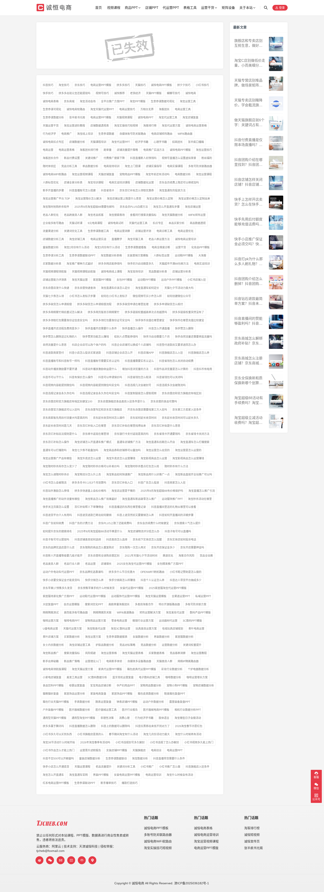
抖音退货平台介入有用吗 (57, 515)
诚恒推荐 (119, 93)
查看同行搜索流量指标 (143, 215)
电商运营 (48, 149)
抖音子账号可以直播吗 (178, 531)
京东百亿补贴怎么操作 (56, 442)
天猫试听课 (75, 223)
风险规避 (90, 653)
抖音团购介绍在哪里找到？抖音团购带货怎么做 (248, 162)
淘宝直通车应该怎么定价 (115, 288)
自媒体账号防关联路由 (132, 133)
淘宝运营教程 (199, 653)
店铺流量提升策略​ (127, 149)
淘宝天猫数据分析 (172, 215)
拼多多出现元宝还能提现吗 (74, 93)
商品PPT (131, 7)
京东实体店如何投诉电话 (181, 539)
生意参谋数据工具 (98, 231)
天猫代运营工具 (138, 223)
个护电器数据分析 (198, 669)
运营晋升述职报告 (90, 750)
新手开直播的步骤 (53, 190)
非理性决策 (107, 718)
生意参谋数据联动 (116, 758)
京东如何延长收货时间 (143, 417)
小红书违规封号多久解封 (130, 742)
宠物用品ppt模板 (129, 174)
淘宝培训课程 (96, 182)
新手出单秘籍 (51, 661)
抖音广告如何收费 (53, 523)
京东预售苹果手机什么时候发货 (96, 588)
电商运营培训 (153, 774)
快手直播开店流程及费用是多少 (61, 328)
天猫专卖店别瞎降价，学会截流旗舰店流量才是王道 (248, 103)
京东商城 (69, 101)
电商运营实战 (98, 239)
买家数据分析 (72, 636)
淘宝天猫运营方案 (82, 669)
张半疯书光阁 (77, 117)
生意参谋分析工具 (53, 255)
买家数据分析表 (52, 263)
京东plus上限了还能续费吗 (115, 523)
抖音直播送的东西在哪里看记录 (127, 507)
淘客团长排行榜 (89, 149)
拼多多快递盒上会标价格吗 (90, 490)
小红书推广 (147, 766)
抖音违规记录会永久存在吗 (58, 393)
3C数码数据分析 (97, 677)
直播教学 (117, 239)
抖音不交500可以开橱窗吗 (58, 758)
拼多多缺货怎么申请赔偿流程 (94, 304)
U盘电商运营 (50, 628)
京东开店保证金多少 (163, 547)
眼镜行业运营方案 (143, 620)
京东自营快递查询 (85, 288)
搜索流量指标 (72, 653)
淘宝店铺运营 (193, 206)
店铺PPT (151, 7)
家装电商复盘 (98, 693)
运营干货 (207, 7)
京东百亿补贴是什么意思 (165, 425)
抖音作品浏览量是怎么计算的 (171, 369)
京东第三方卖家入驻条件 (186, 409)
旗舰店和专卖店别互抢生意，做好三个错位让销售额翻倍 (248, 43)
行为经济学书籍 (144, 718)
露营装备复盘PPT (179, 701)
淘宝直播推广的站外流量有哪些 (61, 499)
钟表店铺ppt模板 (127, 701)
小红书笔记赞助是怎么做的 (185, 572)
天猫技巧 (140, 85)
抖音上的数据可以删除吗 (115, 726)
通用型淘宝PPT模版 (83, 718)
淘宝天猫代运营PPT (102, 109)
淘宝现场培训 (135, 271)
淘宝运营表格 (109, 653)
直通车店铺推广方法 (129, 442)
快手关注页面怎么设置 (56, 507)
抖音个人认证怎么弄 (152, 580)
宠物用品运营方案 (95, 620)
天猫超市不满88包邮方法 (174, 263)
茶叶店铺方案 (51, 636)
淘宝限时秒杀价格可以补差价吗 (100, 466)
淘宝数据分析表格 (111, 255)
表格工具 (190, 7)
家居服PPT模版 (102, 279)
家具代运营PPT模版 (110, 669)
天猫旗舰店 (139, 750)
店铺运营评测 (143, 231)
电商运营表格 (66, 149)
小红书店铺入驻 (196, 279)
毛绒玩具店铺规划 (172, 628)
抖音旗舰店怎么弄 (198, 352)
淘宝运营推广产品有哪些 (57, 458)
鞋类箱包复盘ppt (174, 693)
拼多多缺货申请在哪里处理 (133, 304)
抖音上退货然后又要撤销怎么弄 (135, 515)
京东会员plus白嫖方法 (134, 206)
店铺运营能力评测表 (55, 279)
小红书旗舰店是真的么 (90, 734)
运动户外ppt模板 (171, 279)
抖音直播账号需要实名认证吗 (102, 361)
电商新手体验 (114, 661)
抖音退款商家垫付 (53, 352)
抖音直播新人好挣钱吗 (143, 158)
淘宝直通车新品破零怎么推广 (139, 499)
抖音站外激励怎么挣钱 (56, 490)
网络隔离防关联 (102, 612)
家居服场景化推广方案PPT (58, 596)
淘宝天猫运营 (80, 279)
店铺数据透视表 (99, 125)
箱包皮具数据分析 (148, 693)
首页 (98, 7)
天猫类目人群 (164, 661)
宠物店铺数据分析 (203, 685)
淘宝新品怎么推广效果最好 (101, 499)
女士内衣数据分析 (53, 645)
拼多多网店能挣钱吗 (110, 263)
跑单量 (108, 149)
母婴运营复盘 (77, 685)
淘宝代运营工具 (168, 117)
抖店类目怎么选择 (116, 539)
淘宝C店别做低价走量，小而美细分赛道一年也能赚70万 (249, 63)
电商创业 (156, 750)
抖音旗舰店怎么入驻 (171, 352)
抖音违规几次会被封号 (138, 385)
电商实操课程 (175, 166)
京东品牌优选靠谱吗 (91, 572)
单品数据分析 (90, 166)
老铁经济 (135, 93)
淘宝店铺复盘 (190, 117)
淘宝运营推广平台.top (56, 198)
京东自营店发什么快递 (56, 288)
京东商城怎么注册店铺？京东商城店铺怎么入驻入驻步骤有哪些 (248, 361)
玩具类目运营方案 (146, 628)
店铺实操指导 (154, 166)
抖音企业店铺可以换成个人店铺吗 (131, 344)
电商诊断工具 (164, 231)
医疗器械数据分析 (79, 709)
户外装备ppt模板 (53, 709)
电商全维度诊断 (161, 247)
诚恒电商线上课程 (111, 271)
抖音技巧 (48, 85)
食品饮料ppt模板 (53, 685)
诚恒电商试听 (116, 223)
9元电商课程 (95, 223)
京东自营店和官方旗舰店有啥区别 (181, 393)
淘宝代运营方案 (171, 125)
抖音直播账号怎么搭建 (82, 190)
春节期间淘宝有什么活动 (123, 734)
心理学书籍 (160, 142)
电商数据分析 (183, 174)
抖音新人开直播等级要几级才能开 (62, 555)
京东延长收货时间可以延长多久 (180, 417)
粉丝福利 (206, 158)
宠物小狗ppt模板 (177, 685)
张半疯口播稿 (196, 142)
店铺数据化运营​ (144, 182)
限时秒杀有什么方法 (176, 466)
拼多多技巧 (123, 85)
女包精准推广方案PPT (170, 563)
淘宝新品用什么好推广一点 (154, 474)
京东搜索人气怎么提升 (187, 523)
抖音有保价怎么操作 (81, 377)
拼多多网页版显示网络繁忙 (103, 312)
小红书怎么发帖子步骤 (82, 296)
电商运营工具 (183, 109)
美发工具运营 (74, 677)
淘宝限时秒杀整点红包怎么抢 (142, 466)
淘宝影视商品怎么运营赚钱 (188, 458)
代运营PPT (171, 7)
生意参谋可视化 (52, 109)
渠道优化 (168, 555)
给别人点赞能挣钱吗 (126, 336)
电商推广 (66, 133)
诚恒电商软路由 (76, 109)
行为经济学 (49, 133)
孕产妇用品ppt (126, 685)
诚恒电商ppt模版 (180, 149)
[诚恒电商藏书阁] (71, 860)
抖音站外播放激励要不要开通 (60, 369)
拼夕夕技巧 (183, 85)
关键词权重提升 (192, 645)
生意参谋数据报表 (116, 636)
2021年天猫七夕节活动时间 (141, 555)
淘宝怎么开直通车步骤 (166, 206)
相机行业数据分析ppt (188, 709)
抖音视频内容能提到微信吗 (58, 385)
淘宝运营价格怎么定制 (160, 198)
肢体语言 (164, 718)
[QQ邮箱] (61, 860)
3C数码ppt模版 (192, 620)
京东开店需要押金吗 (192, 547)
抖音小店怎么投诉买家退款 (85, 352)
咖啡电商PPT (72, 620)
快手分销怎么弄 (94, 580)
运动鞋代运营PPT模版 (93, 596)
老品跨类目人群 (73, 215)
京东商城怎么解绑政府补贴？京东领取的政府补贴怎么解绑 (248, 341)
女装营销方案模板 (137, 255)
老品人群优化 (51, 215)
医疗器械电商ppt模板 (156, 709)
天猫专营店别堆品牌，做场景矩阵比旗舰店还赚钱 (248, 83)
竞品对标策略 (127, 645)
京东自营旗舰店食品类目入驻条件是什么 (121, 401)
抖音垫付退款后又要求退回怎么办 (176, 344)
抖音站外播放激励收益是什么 (99, 369)
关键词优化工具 (73, 231)
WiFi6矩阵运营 (197, 215)
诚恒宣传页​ (252, 841)
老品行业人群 (72, 563)
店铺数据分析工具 (53, 239)
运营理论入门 (93, 661)
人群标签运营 (161, 255)
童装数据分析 (51, 247)
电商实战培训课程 (119, 182)
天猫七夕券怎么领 (53, 296)
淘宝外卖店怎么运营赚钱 (120, 458)
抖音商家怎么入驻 (175, 482)
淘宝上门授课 (133, 166)
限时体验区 (49, 166)
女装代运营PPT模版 (131, 588)
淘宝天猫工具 (135, 239)
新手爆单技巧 (108, 783)
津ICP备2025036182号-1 (191, 883)
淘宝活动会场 (88, 101)
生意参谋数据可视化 (163, 101)
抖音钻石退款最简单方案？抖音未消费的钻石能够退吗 (248, 301)
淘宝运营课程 (204, 174)
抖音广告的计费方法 (81, 523)
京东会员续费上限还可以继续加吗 (179, 182)
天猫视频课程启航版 (84, 271)
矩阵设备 (228, 7)
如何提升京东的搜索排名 (57, 531)
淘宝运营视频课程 (82, 174)
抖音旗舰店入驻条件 (197, 766)
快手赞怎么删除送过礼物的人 (60, 336)
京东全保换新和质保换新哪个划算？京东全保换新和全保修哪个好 (248, 381)
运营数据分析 (170, 645)
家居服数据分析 (184, 636)
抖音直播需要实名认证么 (139, 361)
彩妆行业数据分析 (171, 669)
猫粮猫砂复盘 (51, 693)
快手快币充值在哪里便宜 (149, 320)
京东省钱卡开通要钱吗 (167, 434)
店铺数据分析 (77, 142)
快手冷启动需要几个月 (156, 336)
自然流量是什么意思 (55, 344)
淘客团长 (164, 109)
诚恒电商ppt (145, 117)
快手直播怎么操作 (132, 328)
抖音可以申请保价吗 (110, 377)
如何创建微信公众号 (179, 296)
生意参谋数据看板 (135, 247)
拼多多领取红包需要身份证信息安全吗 (65, 320)
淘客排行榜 (149, 125)
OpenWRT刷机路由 (152, 572)
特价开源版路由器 (169, 604)
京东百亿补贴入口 (122, 482)
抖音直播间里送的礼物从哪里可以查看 (173, 507)
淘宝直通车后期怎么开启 (160, 442)
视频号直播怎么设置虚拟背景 (179, 158)
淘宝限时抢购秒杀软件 (56, 206)
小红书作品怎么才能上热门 (58, 750)
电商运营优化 (186, 231)
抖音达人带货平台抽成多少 (185, 580)
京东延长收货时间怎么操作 (109, 417)
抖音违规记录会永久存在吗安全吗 (99, 393)
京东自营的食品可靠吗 (164, 401)
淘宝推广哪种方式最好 (80, 263)
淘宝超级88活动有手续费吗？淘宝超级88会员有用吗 (248, 401)
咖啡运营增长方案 (197, 677)
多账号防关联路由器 (200, 166)
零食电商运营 (119, 620)
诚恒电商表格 (51, 101)
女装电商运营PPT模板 (127, 774)
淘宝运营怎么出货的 (158, 450)
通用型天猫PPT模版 (54, 718)
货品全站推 (206, 555)
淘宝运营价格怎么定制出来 (194, 198)
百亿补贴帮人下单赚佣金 (89, 507)
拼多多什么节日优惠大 (122, 572)
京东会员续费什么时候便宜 (153, 523)
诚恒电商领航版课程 (55, 669)
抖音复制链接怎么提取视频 (140, 393)
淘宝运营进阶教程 (74, 125)
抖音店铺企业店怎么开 (119, 352)
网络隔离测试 (51, 612)
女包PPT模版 (124, 279)
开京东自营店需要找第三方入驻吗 (147, 409)
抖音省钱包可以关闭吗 (169, 377)
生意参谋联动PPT (84, 783)
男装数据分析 (162, 636)
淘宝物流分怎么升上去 (87, 474)
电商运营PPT (174, 750)
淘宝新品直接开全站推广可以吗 (193, 474)
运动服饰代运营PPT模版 (125, 596)
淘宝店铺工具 (77, 239)
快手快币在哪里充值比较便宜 (187, 320)
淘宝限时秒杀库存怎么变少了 (60, 466)
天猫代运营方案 (72, 628)
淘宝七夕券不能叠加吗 (85, 450)
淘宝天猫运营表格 (132, 653)
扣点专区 (158, 223)
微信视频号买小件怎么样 (147, 296)
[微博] (39, 860)
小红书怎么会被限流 (55, 482)
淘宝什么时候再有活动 (188, 734)
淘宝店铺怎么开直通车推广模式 (93, 442)
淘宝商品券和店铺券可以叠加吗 (122, 450)
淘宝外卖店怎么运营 (89, 458)
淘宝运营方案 (93, 636)
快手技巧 (48, 93)
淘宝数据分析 (140, 758)
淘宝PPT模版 (137, 101)
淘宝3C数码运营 (120, 628)
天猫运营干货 (51, 125)
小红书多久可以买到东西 (57, 734)
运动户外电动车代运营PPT (58, 572)
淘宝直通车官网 (78, 774)
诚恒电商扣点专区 (53, 142)
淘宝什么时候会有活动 (180, 774)
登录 (281, 7)
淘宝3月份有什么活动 (107, 247)
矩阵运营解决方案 (150, 612)
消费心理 (124, 718)
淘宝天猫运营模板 (155, 596)
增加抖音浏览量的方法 (135, 369)
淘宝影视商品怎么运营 (154, 458)
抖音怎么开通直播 (159, 328)
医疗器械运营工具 (106, 709)
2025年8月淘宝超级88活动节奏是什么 (99, 531)
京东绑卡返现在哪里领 (95, 434)
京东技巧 (79, 85)
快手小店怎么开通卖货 (56, 766)
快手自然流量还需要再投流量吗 (193, 336)
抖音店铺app (146, 352)
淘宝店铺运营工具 (79, 645)
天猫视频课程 (124, 117)
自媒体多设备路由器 (139, 661)
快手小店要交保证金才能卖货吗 (61, 580)
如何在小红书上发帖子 (114, 296)
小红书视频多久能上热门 (198, 742)
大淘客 (202, 255)
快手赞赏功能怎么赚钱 (95, 336)
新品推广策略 (72, 661)
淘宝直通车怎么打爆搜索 (194, 442)
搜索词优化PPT (94, 604)
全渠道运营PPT (181, 596)
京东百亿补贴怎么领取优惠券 (136, 190)
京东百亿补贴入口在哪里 (91, 425)
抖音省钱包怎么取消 (139, 377)
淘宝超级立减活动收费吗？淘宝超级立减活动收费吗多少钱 (248, 420)
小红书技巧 (202, 85)
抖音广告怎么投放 (148, 482)
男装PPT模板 (101, 774)
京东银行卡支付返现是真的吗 (131, 434)
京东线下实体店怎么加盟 (147, 539)
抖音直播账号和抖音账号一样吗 (61, 361)
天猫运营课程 (82, 766)
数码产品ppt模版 (200, 612)
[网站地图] (92, 860)
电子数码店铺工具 (149, 677)
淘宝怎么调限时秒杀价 (56, 474)
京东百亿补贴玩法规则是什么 (60, 434)
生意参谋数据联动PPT (82, 255)
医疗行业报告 (130, 709)
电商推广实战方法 (153, 149)
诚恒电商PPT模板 (161, 85)
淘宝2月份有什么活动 (76, 247)
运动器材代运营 (168, 620)
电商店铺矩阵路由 (161, 133)
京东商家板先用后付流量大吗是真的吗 (65, 417)
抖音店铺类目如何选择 (87, 539)
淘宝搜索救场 (117, 215)
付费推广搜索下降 (114, 158)
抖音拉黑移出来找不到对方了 (152, 726)
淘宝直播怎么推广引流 (201, 490)
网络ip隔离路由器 (188, 661)
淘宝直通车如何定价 (147, 288)
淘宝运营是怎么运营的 (188, 450)
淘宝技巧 (64, 85)
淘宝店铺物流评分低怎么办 (143, 531)
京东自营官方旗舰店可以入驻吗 (61, 409)
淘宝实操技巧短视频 (126, 125)
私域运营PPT (203, 596)
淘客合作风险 (186, 555)
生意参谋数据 (106, 133)
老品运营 (90, 563)
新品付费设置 (72, 158)
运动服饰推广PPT (172, 499)
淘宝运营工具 (188, 101)
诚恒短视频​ (252, 834)
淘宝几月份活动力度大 (156, 734)
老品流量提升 (104, 766)
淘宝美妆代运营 (175, 612)
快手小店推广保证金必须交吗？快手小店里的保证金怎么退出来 (248, 242)
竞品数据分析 (148, 645)
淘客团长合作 (51, 158)
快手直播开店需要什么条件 (101, 328)
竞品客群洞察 (178, 653)
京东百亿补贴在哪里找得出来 (129, 425)
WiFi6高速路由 (125, 612)
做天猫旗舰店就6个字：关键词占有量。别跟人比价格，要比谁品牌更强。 (249, 123)
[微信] (50, 860)
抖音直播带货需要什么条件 (169, 758)
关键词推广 (91, 158)
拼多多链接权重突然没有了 (188, 312)
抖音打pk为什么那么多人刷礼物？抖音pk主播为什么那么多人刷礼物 (248, 262)
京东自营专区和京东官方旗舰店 (103, 409)
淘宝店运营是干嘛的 (123, 490)
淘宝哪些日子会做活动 (188, 718)
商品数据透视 (198, 223)
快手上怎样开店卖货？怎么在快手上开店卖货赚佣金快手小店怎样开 (248, 202)
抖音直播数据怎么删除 (82, 726)
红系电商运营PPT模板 (56, 783)
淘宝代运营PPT (121, 142)
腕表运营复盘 (103, 701)
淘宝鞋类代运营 (96, 628)
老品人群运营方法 (159, 239)
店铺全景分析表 (73, 182)
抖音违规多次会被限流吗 (171, 385)
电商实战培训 (202, 263)
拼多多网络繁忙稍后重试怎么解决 (62, 312)
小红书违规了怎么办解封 (164, 742)
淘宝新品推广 (51, 653)
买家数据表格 (156, 653)
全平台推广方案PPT (113, 101)
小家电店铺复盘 (52, 677)
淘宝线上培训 (85, 133)
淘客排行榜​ (252, 828)
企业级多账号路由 (53, 223)
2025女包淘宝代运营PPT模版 (134, 563)
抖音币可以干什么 (53, 377)
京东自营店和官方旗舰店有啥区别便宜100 (67, 401)
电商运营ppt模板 (100, 117)
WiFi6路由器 (185, 133)
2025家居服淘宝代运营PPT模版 (167, 588)
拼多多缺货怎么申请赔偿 (57, 304)
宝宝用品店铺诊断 (100, 685)
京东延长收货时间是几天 (57, 425)
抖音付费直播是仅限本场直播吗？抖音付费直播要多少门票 (248, 143)
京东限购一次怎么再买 (132, 547)
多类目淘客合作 (144, 604)
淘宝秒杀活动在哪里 (200, 499)
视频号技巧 (102, 93)
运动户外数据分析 (153, 701)
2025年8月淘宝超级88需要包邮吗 (94, 206)
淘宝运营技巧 (204, 149)
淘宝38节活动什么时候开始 (59, 742)
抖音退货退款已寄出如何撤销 (94, 515)
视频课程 (113, 7)
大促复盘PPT (50, 604)
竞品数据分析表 (158, 271)
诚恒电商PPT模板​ (156, 828)
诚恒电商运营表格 (196, 125)
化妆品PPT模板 (200, 247)
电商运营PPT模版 (100, 85)
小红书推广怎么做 (169, 766)
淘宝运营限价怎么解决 (88, 198)
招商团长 (177, 142)
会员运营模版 (72, 604)
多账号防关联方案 (195, 604)
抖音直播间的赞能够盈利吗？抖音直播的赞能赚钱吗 (248, 321)
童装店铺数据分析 (89, 758)
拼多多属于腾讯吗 (53, 726)
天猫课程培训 (98, 142)
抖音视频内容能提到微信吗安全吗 (99, 385)
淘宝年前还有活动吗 (157, 174)
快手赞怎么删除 (184, 328)
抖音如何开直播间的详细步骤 (176, 515)
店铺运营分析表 (181, 271)
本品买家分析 (176, 223)
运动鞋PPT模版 (147, 279)
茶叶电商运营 (196, 628)
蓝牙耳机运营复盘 (123, 677)
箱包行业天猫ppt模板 (56, 701)
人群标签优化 (51, 182)
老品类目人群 (51, 563)
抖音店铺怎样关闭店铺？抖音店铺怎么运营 (248, 182)
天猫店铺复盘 (106, 174)
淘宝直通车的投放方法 (172, 190)
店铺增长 (106, 563)
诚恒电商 (190, 93)
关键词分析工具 (126, 766)
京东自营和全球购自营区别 (103, 555)
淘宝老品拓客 (96, 215)
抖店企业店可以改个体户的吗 (89, 344)
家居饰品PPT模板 (122, 693)
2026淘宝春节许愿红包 (188, 726)
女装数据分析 (141, 636)
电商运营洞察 (122, 231)
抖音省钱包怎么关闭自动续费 (176, 361)
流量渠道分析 (51, 231)
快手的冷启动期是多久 (140, 263)
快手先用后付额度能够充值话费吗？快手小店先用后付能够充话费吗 (248, 222)
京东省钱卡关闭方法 (197, 434)
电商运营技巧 (127, 109)
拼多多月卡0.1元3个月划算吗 (89, 482)
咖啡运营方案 (51, 620)
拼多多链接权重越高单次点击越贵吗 (146, 312)
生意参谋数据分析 (53, 117)
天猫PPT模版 (154, 93)
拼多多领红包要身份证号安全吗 (111, 320)
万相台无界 (147, 109)
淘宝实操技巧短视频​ (158, 848)
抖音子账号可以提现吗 (56, 539)
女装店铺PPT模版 (116, 750)
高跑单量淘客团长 (119, 604)
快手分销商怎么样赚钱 (122, 580)
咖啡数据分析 (173, 677)
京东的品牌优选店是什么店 (58, 547)
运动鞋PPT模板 (184, 255)
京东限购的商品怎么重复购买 (97, 547)
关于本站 (246, 7)
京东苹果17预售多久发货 (57, 588)
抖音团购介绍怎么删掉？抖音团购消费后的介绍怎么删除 (248, 281)
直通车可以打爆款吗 (55, 450)
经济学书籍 (141, 142)
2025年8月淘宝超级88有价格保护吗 (162, 490)
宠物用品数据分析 (150, 685)
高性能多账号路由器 (76, 612)
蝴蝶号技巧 (173, 93)
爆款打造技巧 (130, 783)
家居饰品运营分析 (74, 693)
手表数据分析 (82, 701)
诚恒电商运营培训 (185, 239)
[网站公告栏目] (82, 860)
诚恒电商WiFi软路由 (55, 174)
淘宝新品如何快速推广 (119, 474)
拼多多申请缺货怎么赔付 (168, 304)
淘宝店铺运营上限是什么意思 (124, 198)
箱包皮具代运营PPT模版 (141, 669)
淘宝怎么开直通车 (53, 774)
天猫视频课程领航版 (55, 271)
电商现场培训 (111, 166)
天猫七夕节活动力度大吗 (179, 288)
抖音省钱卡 (107, 190)
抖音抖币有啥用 (203, 369)
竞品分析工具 (69, 166)
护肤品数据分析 (105, 645)
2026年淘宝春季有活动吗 (95, 742)
